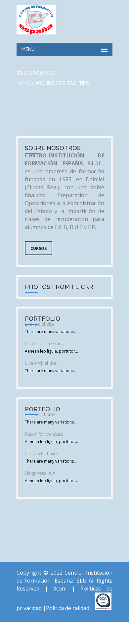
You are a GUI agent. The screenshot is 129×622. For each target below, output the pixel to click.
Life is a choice (40, 324)
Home (23, 83)
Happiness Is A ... (42, 473)
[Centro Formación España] (36, 19)
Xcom (62, 588)
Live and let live (41, 363)
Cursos (38, 248)
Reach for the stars (44, 343)
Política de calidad (67, 608)
